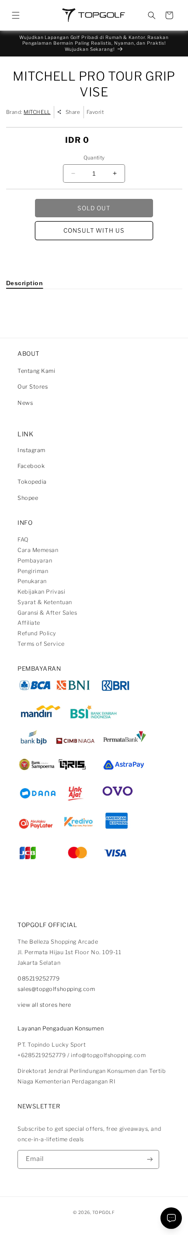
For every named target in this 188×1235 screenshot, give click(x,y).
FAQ (23, 539)
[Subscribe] (150, 1159)
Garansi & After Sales (47, 612)
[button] (15, 15)
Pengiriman (32, 571)
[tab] (24, 283)
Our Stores (32, 386)
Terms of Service (41, 644)
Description (24, 283)
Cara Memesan (37, 550)
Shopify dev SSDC (103, 1219)
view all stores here (44, 1004)
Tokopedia (32, 481)
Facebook (31, 466)
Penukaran (32, 581)
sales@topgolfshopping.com (56, 989)
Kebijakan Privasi (41, 591)
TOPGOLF (103, 1212)
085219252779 (38, 978)
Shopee (27, 498)
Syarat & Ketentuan (44, 602)
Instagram (31, 450)
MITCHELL (37, 112)
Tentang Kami (36, 371)
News (25, 403)
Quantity (94, 158)
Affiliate (28, 622)
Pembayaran (34, 560)
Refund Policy (36, 633)
